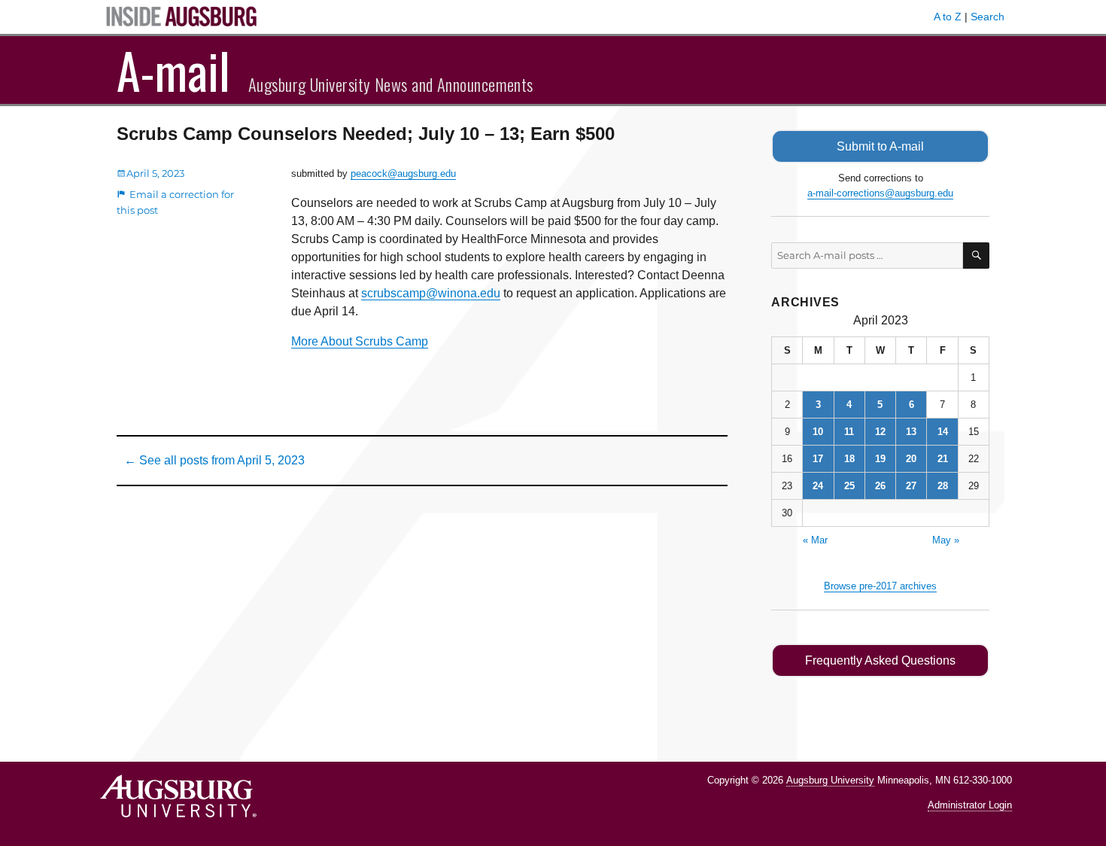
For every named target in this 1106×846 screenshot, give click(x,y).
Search (987, 17)
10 (818, 431)
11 (849, 431)
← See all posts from (214, 460)
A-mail (173, 70)
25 (849, 485)
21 (942, 458)
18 (849, 458)
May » (945, 540)
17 (818, 458)
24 (818, 485)
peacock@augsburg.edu (403, 173)
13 (911, 431)
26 (880, 485)
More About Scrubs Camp (359, 341)
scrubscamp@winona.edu (430, 293)
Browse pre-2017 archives (880, 586)
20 (911, 458)
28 (942, 485)
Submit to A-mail (880, 146)
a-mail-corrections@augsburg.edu (880, 193)
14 (942, 431)
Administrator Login (970, 805)
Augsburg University (830, 780)
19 (880, 458)
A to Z (948, 17)
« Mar (815, 540)
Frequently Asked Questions (880, 660)
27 (911, 485)
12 (880, 431)
